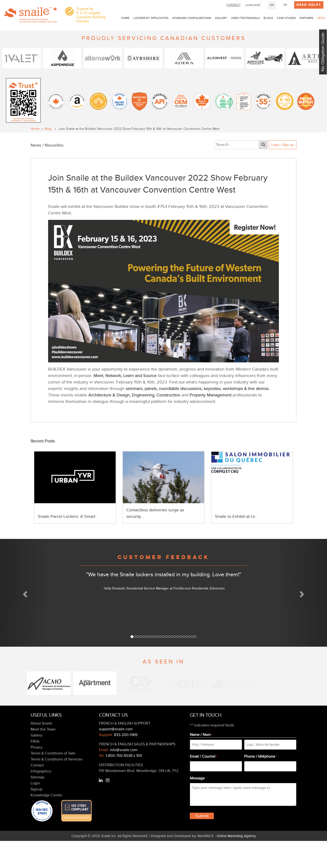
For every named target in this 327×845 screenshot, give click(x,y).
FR (285, 5)
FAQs (35, 741)
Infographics (41, 771)
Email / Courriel (203, 756)
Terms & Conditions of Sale (53, 753)
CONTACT (233, 5)
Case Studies (286, 18)
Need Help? (309, 5)
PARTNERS (306, 18)
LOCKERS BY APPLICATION (150, 18)
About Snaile (41, 723)
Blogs (268, 18)
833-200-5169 (125, 734)
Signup (36, 789)
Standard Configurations (191, 18)
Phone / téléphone (260, 756)
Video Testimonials (245, 18)
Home (125, 18)
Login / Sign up (282, 145)
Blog (48, 129)
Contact (37, 765)
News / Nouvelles (47, 145)
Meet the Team (43, 729)
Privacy (37, 747)
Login (35, 783)
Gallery (221, 18)
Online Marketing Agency (236, 836)
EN (272, 5)
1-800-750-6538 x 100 (124, 755)
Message (198, 778)
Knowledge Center (46, 795)
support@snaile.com (116, 729)
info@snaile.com (123, 750)
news (321, 18)
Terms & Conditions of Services (56, 759)
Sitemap (37, 777)
